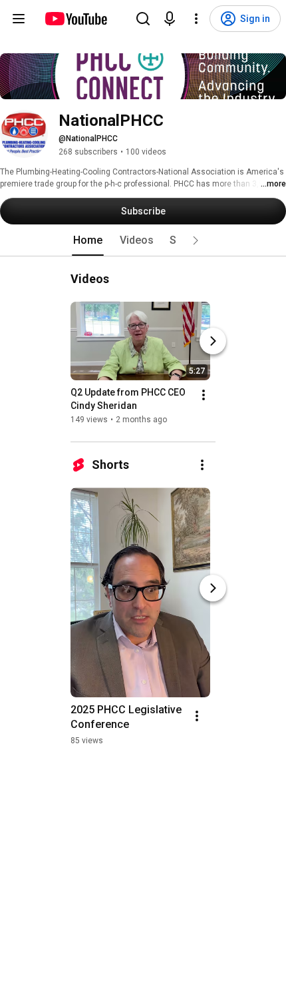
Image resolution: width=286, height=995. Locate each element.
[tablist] (143, 240)
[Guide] (19, 19)
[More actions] (203, 395)
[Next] (213, 341)
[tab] (88, 240)
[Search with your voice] (169, 18)
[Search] (143, 19)
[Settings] (196, 19)
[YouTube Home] (75, 18)
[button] (196, 240)
